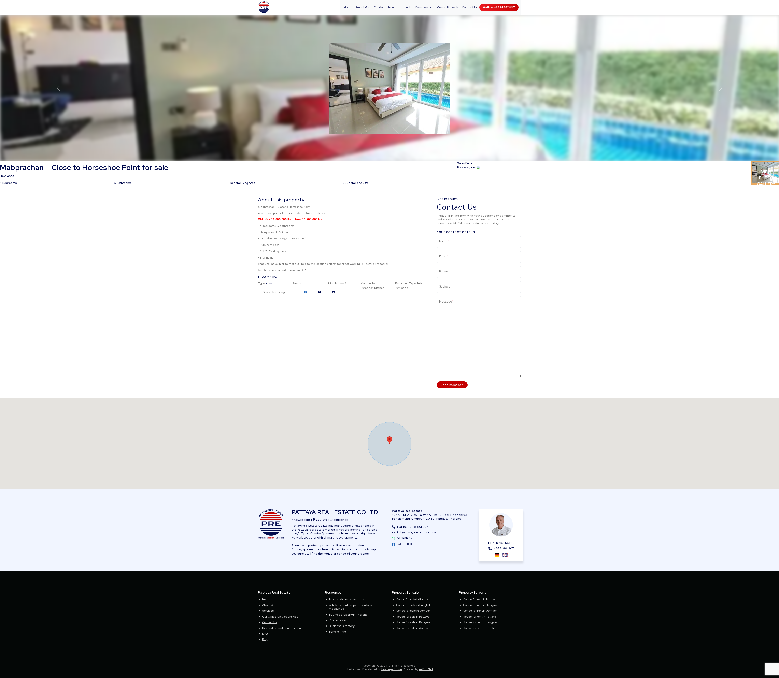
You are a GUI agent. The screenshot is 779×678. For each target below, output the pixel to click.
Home (348, 7)
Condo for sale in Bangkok (413, 605)
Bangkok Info (337, 631)
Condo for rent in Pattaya (479, 599)
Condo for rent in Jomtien (480, 611)
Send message (452, 385)
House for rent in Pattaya (479, 616)
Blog (265, 639)
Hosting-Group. (391, 669)
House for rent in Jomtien (480, 628)
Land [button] (406, 7)
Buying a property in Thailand (348, 614)
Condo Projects (448, 7)
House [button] (392, 7)
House (270, 283)
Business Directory (342, 626)
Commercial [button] (423, 7)
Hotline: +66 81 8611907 (499, 7)
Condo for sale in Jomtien (413, 611)
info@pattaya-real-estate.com (417, 532)
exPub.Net (426, 669)
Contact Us (470, 7)
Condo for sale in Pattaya (412, 599)
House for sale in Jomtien (413, 628)
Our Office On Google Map (280, 616)
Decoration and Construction (281, 628)
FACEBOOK (404, 544)
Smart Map (362, 7)
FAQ (265, 633)
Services (268, 611)
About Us (268, 605)
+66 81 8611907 (504, 548)
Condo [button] (378, 7)
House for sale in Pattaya (412, 616)
